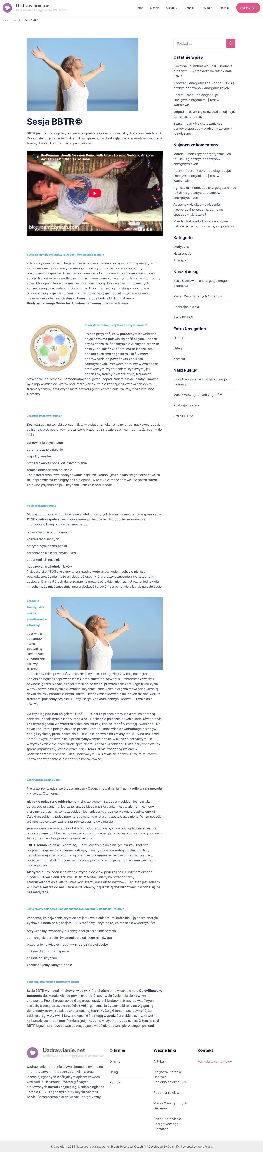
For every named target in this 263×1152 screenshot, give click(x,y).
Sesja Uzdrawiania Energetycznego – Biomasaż (167, 1124)
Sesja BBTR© (183, 317)
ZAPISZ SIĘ (248, 8)
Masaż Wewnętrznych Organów (197, 296)
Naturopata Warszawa (91, 1146)
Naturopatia (182, 253)
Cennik (189, 7)
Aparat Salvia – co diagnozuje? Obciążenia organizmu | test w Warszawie (196, 100)
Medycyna (181, 247)
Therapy (179, 260)
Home (139, 7)
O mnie (154, 7)
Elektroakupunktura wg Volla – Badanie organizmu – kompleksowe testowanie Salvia (202, 71)
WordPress (205, 1146)
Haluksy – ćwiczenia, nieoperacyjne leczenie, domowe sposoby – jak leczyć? (198, 209)
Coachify (173, 1146)
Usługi (170, 7)
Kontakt (224, 7)
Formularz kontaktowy (215, 1061)
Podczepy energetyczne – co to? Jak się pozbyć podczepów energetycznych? (202, 159)
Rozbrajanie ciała (186, 307)
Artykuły (206, 7)
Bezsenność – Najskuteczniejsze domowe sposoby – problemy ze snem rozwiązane (202, 128)
